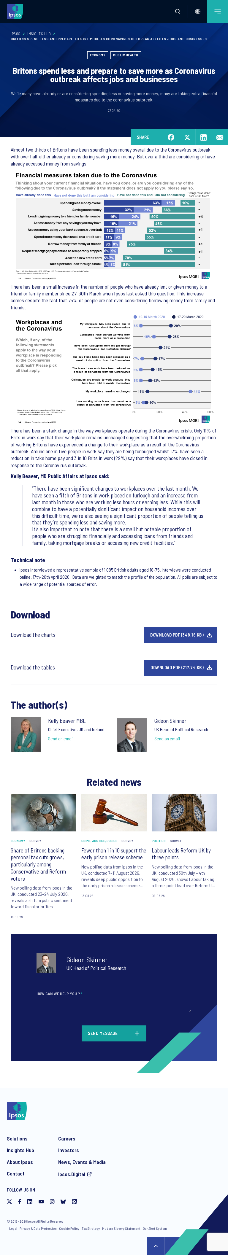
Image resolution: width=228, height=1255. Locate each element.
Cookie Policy (69, 1228)
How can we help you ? (59, 993)
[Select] (197, 11)
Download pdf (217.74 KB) (177, 667)
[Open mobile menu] (217, 11)
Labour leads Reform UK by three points (181, 854)
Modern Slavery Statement (121, 1228)
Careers (66, 1138)
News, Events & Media (82, 1162)
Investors (68, 1150)
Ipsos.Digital (71, 1174)
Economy (98, 55)
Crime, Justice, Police (99, 841)
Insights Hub (39, 33)
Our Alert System (155, 1228)
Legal (13, 1228)
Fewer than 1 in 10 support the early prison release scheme (113, 854)
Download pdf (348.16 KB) (177, 634)
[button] (177, 11)
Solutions (17, 1138)
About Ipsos (20, 1162)
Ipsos (15, 33)
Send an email (61, 738)
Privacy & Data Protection (38, 1228)
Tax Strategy (91, 1228)
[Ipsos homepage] (16, 11)
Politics (159, 841)
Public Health (125, 55)
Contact (16, 1173)
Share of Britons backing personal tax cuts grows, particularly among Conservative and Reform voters (38, 864)
